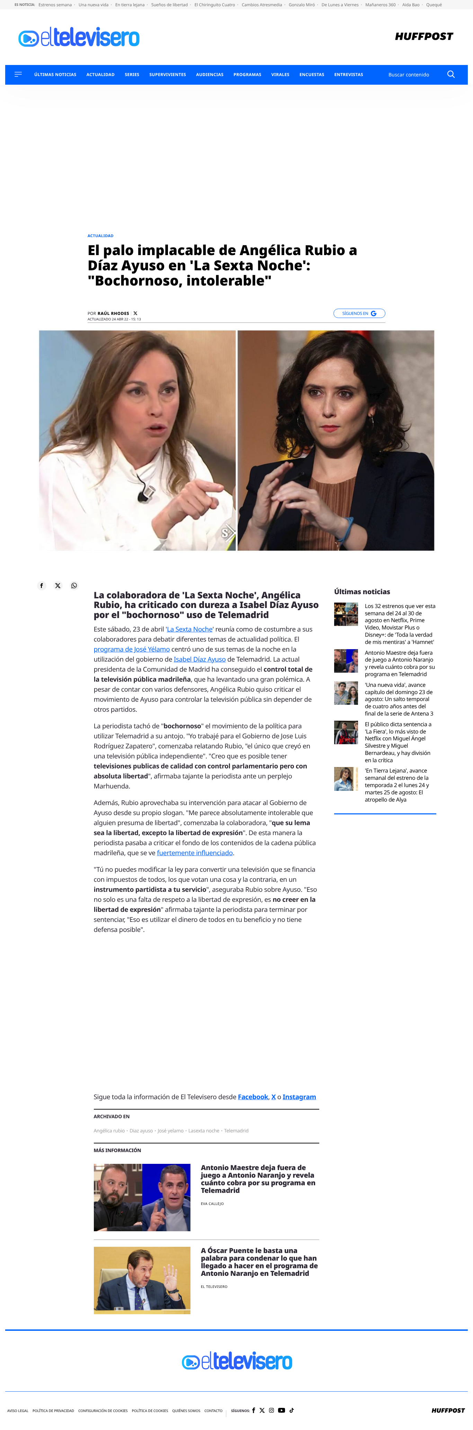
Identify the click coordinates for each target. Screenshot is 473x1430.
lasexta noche (203, 1131)
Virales (280, 75)
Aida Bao (411, 5)
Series (132, 75)
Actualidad (101, 75)
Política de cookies (150, 1411)
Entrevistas (348, 75)
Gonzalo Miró (302, 5)
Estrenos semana (55, 5)
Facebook (253, 1096)
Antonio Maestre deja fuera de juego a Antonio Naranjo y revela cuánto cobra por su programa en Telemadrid (258, 1179)
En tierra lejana (130, 5)
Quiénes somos (186, 1411)
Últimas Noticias (55, 75)
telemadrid (236, 1131)
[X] (135, 313)
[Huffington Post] (424, 37)
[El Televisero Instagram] (271, 1411)
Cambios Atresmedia (262, 5)
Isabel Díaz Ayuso (200, 659)
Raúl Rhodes (113, 313)
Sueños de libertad (170, 5)
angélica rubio (109, 1131)
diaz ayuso (141, 1131)
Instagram (299, 1096)
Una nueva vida (94, 5)
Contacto (213, 1411)
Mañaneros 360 (381, 5)
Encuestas (312, 75)
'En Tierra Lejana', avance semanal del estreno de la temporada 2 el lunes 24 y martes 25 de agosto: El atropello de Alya (397, 785)
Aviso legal (17, 1411)
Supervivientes (167, 75)
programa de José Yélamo (132, 649)
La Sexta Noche (189, 629)
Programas (247, 75)
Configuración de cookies (103, 1411)
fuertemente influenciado (195, 852)
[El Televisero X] (262, 1411)
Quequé (434, 5)
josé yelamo (171, 1131)
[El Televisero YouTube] (281, 1411)
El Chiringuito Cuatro (215, 5)
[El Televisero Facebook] (253, 1411)
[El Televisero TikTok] (291, 1411)
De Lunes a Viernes (341, 5)
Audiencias (209, 75)
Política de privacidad (53, 1411)
